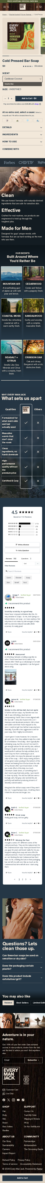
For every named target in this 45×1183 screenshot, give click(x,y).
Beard (4, 1123)
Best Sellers (7, 1127)
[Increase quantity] (11, 98)
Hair (4, 1111)
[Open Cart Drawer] (40, 7)
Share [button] (10, 632)
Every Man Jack (17, 1169)
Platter (39, 1169)
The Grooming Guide (33, 1149)
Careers (6, 1149)
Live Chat (10, 1094)
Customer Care (12, 1090)
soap (28, 577)
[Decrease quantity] (5, 98)
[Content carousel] (22, 1020)
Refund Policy (8, 1160)
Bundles (5, 1131)
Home (4, 14)
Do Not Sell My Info (32, 1127)
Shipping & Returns (32, 1119)
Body (4, 1115)
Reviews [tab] (9, 558)
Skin (4, 1119)
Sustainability (8, 1145)
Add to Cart (22, 1178)
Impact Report (8, 1153)
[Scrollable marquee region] (22, 162)
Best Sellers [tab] (22, 1003)
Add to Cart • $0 (29, 98)
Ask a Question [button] (23, 550)
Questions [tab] (24, 558)
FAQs (26, 1123)
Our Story (6, 1141)
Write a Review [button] (23, 545)
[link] (33, 66)
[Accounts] (37, 7)
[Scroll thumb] (15, 380)
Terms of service (9, 1164)
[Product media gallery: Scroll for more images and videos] (23, 36)
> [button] (30, 879)
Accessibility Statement (31, 1164)
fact (25, 582)
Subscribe (32, 1060)
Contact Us (29, 1111)
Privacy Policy (24, 1160)
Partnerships (29, 1141)
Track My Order (30, 1115)
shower (18, 577)
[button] (20, 36)
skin (8, 582)
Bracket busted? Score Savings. (20, 14)
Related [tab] (8, 1003)
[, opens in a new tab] (3, 1099)
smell (17, 582)
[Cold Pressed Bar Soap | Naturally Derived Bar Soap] (23, 7)
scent (9, 577)
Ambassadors (30, 1145)
